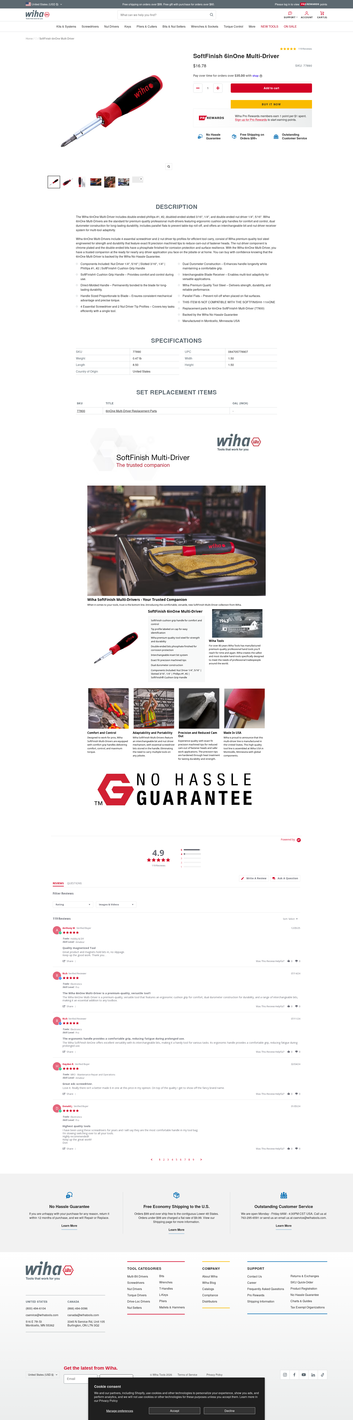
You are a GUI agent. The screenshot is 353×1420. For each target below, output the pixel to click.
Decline (229, 1411)
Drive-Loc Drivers (138, 1301)
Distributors (209, 1301)
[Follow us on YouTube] (303, 1374)
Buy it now (271, 104)
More (252, 26)
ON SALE (290, 26)
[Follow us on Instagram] (285, 1374)
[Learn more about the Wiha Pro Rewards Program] (212, 118)
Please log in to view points (301, 4)
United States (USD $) (41, 1374)
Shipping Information (260, 1301)
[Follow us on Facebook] (294, 1374)
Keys (127, 26)
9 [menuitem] (193, 1159)
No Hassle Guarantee (304, 1295)
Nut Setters (134, 1307)
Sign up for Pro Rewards (251, 119)
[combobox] (73, 904)
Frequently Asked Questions (265, 1289)
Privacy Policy (108, 1400)
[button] (70, 961)
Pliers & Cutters (147, 26)
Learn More (69, 1225)
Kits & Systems (66, 26)
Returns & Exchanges (304, 1276)
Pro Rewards (255, 1295)
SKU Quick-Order (301, 1282)
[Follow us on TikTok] (322, 1374)
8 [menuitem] (189, 1159)
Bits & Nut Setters (174, 26)
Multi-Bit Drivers (137, 1276)
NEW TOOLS (269, 26)
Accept (174, 1411)
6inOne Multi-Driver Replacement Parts (131, 411)
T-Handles (166, 1288)
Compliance (210, 1295)
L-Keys (163, 1295)
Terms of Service (188, 1374)
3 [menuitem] (168, 1159)
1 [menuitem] (159, 1159)
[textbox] (299, 920)
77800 (81, 411)
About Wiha (209, 1276)
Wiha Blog (209, 1282)
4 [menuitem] (172, 1159)
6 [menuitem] (180, 1159)
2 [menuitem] (164, 1159)
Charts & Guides (301, 1301)
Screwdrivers (90, 26)
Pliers (163, 1301)
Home (29, 38)
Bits (161, 1276)
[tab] (254, 878)
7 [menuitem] (185, 1159)
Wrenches (165, 1282)
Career (251, 1282)
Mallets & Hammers (172, 1307)
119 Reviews (305, 48)
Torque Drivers (137, 1295)
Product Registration (303, 1288)
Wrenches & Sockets (204, 26)
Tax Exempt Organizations (307, 1307)
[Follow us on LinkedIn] (313, 1374)
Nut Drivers (111, 26)
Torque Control (233, 26)
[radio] (192, 850)
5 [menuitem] (176, 1159)
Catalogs (208, 1289)
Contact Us (254, 1276)
